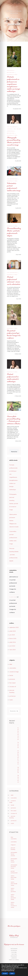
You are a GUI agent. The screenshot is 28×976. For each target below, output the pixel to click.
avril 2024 (12, 646)
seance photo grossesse (13, 890)
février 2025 (12, 638)
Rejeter (12, 973)
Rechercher (14, 451)
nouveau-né (12, 686)
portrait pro (12, 696)
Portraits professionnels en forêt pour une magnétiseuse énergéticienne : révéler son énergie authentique (13, 84)
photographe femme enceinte (14, 854)
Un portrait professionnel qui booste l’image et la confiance (13, 334)
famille (11, 675)
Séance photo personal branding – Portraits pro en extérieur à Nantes (13, 420)
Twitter (14, 954)
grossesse (12, 679)
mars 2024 (12, 650)
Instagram (14, 948)
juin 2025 (12, 635)
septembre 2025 (14, 627)
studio (11, 700)
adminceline (12, 577)
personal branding (12, 817)
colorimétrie (12, 668)
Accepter (5, 973)
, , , (14, 131)
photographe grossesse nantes (14, 866)
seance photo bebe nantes (13, 877)
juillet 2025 (12, 631)
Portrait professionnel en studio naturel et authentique (13, 378)
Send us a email (14, 959)
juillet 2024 (12, 642)
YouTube (14, 952)
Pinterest (14, 956)
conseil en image (14, 672)
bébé (10, 664)
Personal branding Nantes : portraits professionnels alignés (14, 232)
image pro (13, 845)
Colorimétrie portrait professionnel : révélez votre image (14, 187)
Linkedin (14, 958)
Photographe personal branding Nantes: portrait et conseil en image (13, 141)
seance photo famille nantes (14, 883)
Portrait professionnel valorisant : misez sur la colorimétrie (13, 281)
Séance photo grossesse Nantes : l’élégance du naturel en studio (18, 775)
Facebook (14, 950)
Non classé (12, 683)
